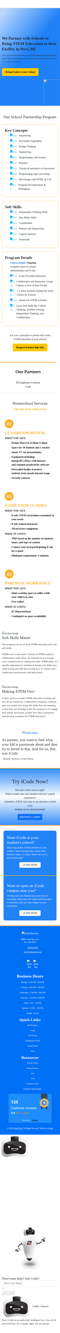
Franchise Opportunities (33, 1089)
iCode (50, 1128)
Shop (33, 1051)
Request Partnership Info (30, 347)
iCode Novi (17, 1128)
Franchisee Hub (33, 1084)
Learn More (30, 865)
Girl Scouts (32, 1035)
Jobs (32, 1073)
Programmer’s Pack (32, 1041)
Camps (32, 1030)
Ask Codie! (8, 1292)
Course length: (18, 262)
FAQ (33, 1078)
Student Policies (33, 1068)
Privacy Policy (32, 1063)
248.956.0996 (32, 948)
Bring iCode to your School (20, 72)
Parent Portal (32, 1046)
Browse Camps (30, 817)
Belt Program (33, 1025)
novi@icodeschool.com (32, 952)
